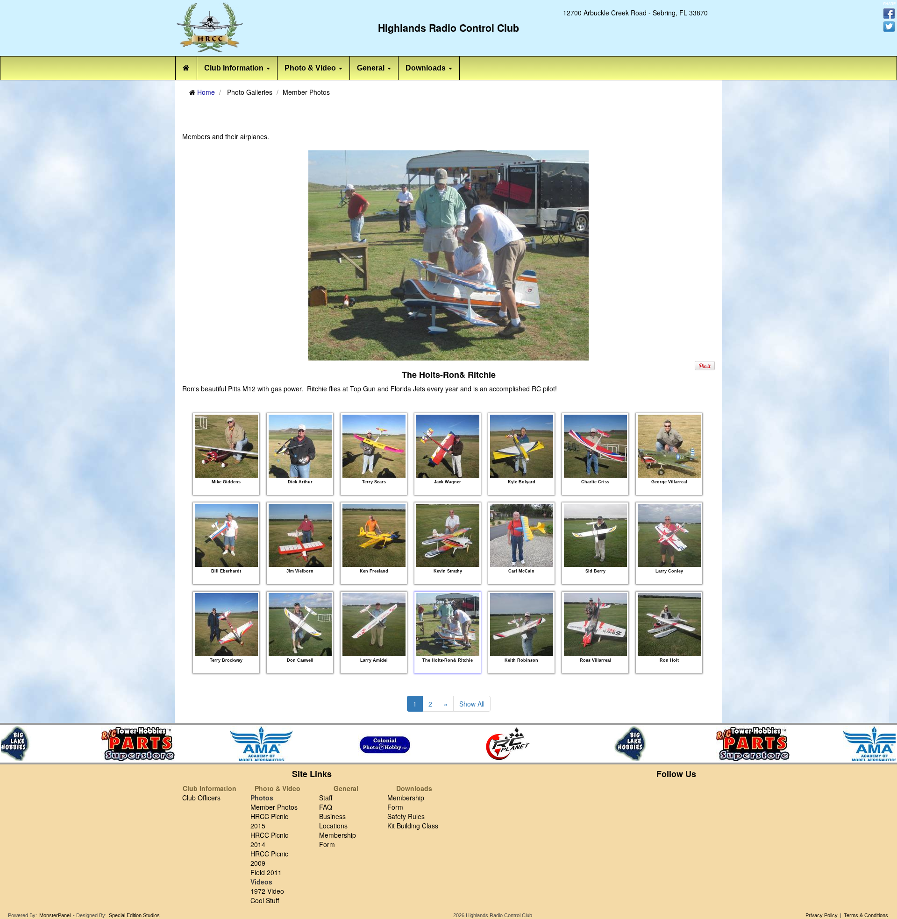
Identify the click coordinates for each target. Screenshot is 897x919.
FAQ (325, 807)
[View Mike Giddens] (226, 446)
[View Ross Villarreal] (595, 624)
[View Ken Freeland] (374, 535)
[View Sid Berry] (595, 535)
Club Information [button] (234, 68)
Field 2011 (266, 872)
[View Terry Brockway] (226, 624)
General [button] (371, 68)
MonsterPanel (55, 915)
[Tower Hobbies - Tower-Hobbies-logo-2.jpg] (128, 743)
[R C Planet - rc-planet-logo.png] (498, 743)
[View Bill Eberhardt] (226, 535)
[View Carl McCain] (521, 535)
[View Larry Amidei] (374, 624)
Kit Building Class (412, 825)
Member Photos (274, 807)
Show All (471, 703)
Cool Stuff (264, 900)
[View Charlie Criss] (595, 446)
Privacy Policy (821, 915)
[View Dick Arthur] (300, 446)
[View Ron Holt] (669, 624)
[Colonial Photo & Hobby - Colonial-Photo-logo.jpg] (375, 743)
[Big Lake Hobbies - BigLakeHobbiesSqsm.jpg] (621, 743)
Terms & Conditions (866, 915)
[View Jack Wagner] (447, 446)
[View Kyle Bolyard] (521, 446)
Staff (325, 797)
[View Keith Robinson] (521, 624)
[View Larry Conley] (669, 535)
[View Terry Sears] (374, 446)
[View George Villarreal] (669, 446)
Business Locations (333, 821)
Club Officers (201, 797)
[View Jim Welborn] (300, 535)
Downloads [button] (427, 68)
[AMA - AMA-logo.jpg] (251, 743)
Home (206, 92)
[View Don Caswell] (300, 624)
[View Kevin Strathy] (447, 535)
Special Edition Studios (134, 915)
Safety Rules (406, 816)
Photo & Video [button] (311, 68)
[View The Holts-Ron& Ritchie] (447, 624)
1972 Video (267, 891)
